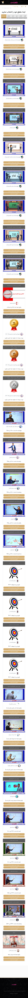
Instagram (12, 993)
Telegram (16, 993)
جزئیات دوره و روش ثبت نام (13, 45)
